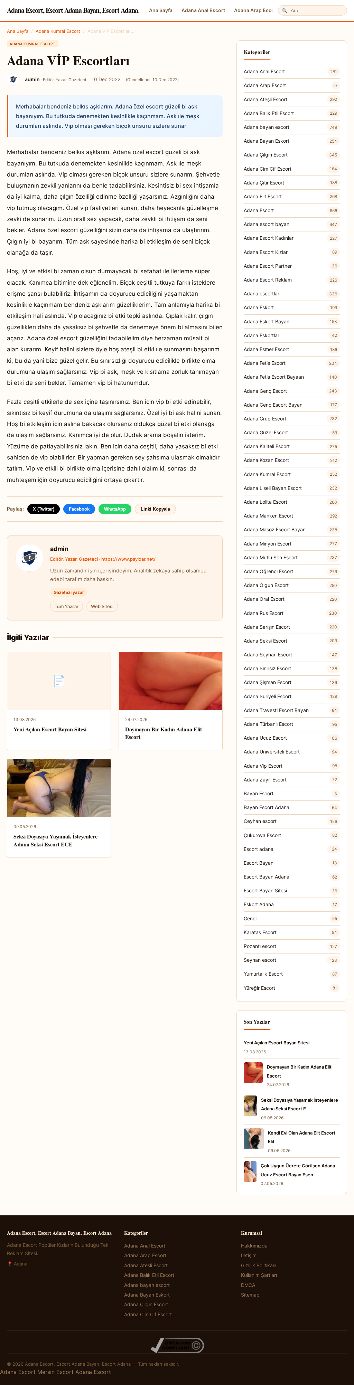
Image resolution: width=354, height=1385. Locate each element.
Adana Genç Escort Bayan (290, 405)
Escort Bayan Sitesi (290, 890)
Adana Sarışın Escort (290, 627)
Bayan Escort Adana (290, 807)
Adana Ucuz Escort (290, 738)
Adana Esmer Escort (290, 349)
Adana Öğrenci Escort (290, 571)
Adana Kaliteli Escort (290, 446)
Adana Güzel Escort (290, 432)
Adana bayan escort (290, 127)
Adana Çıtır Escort (290, 183)
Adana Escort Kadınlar (290, 238)
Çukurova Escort (290, 835)
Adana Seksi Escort (290, 641)
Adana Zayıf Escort (290, 779)
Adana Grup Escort (290, 418)
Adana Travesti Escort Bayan (290, 710)
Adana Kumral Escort (58, 31)
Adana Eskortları (290, 335)
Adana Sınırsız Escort (290, 668)
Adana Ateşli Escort (290, 99)
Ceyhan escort (290, 821)
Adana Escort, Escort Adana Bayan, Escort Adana (73, 10)
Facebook (79, 509)
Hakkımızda (254, 1246)
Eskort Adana (290, 904)
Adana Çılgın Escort (290, 155)
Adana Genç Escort (290, 391)
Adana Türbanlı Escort (290, 724)
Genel (290, 918)
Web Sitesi (102, 606)
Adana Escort (290, 210)
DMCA (248, 1285)
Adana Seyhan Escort (290, 654)
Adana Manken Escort (290, 516)
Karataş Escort (290, 932)
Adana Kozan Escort (290, 460)
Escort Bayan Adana (290, 877)
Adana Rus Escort (290, 613)
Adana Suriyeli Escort (290, 696)
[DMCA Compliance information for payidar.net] (177, 1345)
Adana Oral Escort (290, 599)
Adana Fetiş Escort (290, 363)
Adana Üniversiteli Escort (290, 752)
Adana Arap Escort (256, 10)
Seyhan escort (290, 960)
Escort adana (290, 849)
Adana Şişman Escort (290, 682)
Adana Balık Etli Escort (290, 113)
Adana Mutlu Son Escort (290, 557)
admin (59, 548)
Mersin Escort (55, 1371)
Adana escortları (290, 293)
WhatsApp (115, 509)
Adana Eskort (290, 307)
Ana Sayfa (161, 10)
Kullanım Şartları (259, 1275)
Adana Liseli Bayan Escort (290, 488)
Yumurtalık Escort (290, 974)
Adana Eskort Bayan (290, 321)
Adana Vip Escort (290, 766)
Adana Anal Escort (203, 10)
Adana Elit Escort (290, 196)
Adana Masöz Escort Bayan (290, 529)
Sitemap (250, 1295)
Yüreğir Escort (290, 988)
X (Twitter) (43, 509)
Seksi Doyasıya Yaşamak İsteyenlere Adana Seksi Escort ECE (55, 840)
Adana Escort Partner (290, 266)
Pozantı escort (290, 946)
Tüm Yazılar (66, 606)
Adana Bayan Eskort (290, 141)
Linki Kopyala (155, 509)
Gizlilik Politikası (258, 1265)
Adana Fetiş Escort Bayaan (290, 377)
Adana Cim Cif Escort (290, 169)
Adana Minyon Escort (290, 544)
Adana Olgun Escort (290, 585)
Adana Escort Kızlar (290, 252)
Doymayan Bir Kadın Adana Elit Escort (163, 733)
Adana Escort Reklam (290, 280)
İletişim (249, 1255)
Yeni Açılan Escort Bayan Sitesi (49, 729)
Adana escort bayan (290, 224)
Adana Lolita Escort (290, 502)
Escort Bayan (290, 863)
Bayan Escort (290, 793)
